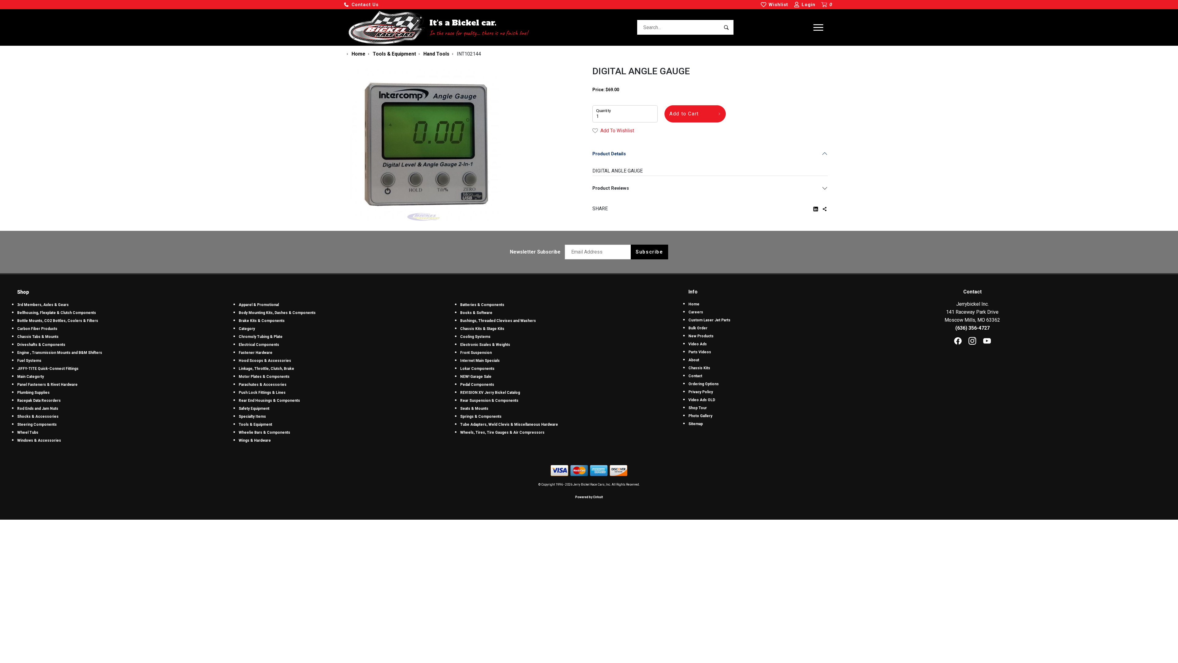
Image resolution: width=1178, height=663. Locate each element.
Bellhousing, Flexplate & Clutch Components (56, 313)
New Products (701, 336)
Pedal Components (477, 384)
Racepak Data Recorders (39, 400)
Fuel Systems (29, 361)
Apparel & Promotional (259, 305)
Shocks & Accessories (38, 416)
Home (693, 304)
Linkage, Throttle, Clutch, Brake (266, 368)
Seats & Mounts (474, 408)
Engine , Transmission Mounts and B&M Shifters (59, 353)
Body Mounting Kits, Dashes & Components (277, 313)
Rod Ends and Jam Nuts (37, 408)
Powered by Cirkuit (589, 497)
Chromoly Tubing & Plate (261, 337)
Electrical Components (259, 345)
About (693, 360)
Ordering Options (703, 384)
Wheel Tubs (27, 432)
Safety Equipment (254, 408)
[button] (361, 4)
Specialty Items (252, 416)
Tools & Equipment (255, 424)
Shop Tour (697, 408)
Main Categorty (30, 376)
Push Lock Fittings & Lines (262, 392)
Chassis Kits (699, 368)
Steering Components (37, 424)
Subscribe (649, 252)
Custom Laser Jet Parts (709, 320)
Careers (695, 312)
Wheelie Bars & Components (264, 432)
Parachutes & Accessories (263, 384)
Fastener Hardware (255, 353)
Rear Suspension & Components (489, 400)
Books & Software (476, 313)
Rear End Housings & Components (269, 400)
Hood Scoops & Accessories (265, 361)
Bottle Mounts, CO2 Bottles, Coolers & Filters (57, 321)
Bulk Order (697, 328)
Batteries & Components (482, 305)
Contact (695, 376)
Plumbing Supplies (33, 392)
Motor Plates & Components (264, 376)
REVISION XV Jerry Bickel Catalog (490, 392)
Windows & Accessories (39, 440)
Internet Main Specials (480, 361)
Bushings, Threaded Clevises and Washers (498, 321)
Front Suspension (476, 353)
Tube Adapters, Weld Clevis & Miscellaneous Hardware (509, 424)
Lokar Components (477, 368)
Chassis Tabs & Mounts (38, 337)
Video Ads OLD (701, 400)
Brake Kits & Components (262, 321)
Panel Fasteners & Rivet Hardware (47, 384)
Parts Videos (699, 352)
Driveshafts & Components (41, 345)
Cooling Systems (475, 337)
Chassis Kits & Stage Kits (482, 329)
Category (247, 329)
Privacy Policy (700, 392)
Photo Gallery (700, 416)
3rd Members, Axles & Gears (43, 305)
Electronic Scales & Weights (485, 345)
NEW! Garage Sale (475, 376)
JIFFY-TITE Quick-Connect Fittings (48, 368)
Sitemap (695, 424)
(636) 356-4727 (972, 328)
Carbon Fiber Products (37, 329)
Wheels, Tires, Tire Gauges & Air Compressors (502, 432)
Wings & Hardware (255, 440)
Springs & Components (481, 416)
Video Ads (697, 344)
